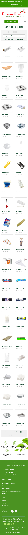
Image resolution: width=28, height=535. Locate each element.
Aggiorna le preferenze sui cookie (11, 491)
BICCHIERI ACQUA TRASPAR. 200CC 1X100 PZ (20, 76)
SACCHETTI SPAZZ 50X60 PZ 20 (20, 327)
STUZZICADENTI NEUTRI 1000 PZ (21, 365)
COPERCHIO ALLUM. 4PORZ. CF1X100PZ (20, 134)
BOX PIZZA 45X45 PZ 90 (6, 115)
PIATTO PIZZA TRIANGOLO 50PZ (6, 250)
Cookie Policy (5, 488)
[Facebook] (12, 511)
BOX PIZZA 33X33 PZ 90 (20, 95)
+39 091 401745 (15, 4)
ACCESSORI (14, 27)
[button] (11, 21)
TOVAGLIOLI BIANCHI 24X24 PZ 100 (21, 385)
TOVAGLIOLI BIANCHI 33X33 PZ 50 (6, 404)
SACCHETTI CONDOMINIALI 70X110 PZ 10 (7, 288)
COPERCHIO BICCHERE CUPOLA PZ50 (6, 153)
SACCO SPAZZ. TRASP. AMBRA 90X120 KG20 (7, 346)
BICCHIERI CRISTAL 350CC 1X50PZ (6, 95)
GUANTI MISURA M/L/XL (21, 172)
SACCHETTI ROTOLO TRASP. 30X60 (6, 327)
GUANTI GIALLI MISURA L (6, 172)
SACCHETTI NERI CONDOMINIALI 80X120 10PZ (7, 307)
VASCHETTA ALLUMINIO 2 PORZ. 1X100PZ (20, 423)
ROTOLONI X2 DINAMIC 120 (6, 269)
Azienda (4, 503)
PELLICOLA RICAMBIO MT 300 (20, 230)
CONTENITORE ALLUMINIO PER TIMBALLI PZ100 (7, 134)
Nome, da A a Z (14, 36)
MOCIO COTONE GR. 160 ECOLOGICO (20, 192)
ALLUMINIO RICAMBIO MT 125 (20, 57)
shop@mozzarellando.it (15, 6)
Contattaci (5, 505)
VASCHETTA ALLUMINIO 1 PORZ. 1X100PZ (6, 423)
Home (3, 497)
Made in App (16, 532)
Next (10, 435)
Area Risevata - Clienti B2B (9, 483)
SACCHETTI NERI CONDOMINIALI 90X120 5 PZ (21, 307)
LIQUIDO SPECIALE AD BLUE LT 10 (6, 192)
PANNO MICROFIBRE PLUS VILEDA (6, 230)
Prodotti (4, 500)
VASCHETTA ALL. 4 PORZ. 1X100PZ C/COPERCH (20, 404)
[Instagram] (16, 511)
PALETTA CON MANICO (6, 211)
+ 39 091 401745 (9, 524)
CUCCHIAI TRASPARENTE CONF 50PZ (20, 153)
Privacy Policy (6, 486)
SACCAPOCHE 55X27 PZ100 (20, 269)
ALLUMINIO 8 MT (6, 57)
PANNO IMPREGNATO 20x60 (20, 211)
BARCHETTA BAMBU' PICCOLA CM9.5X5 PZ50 (6, 76)
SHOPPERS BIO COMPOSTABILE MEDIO (7, 365)
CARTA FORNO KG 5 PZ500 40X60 (20, 115)
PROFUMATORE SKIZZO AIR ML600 (21, 250)
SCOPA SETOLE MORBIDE (19, 346)
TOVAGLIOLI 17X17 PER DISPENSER (6, 385)
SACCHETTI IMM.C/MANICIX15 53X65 (21, 288)
